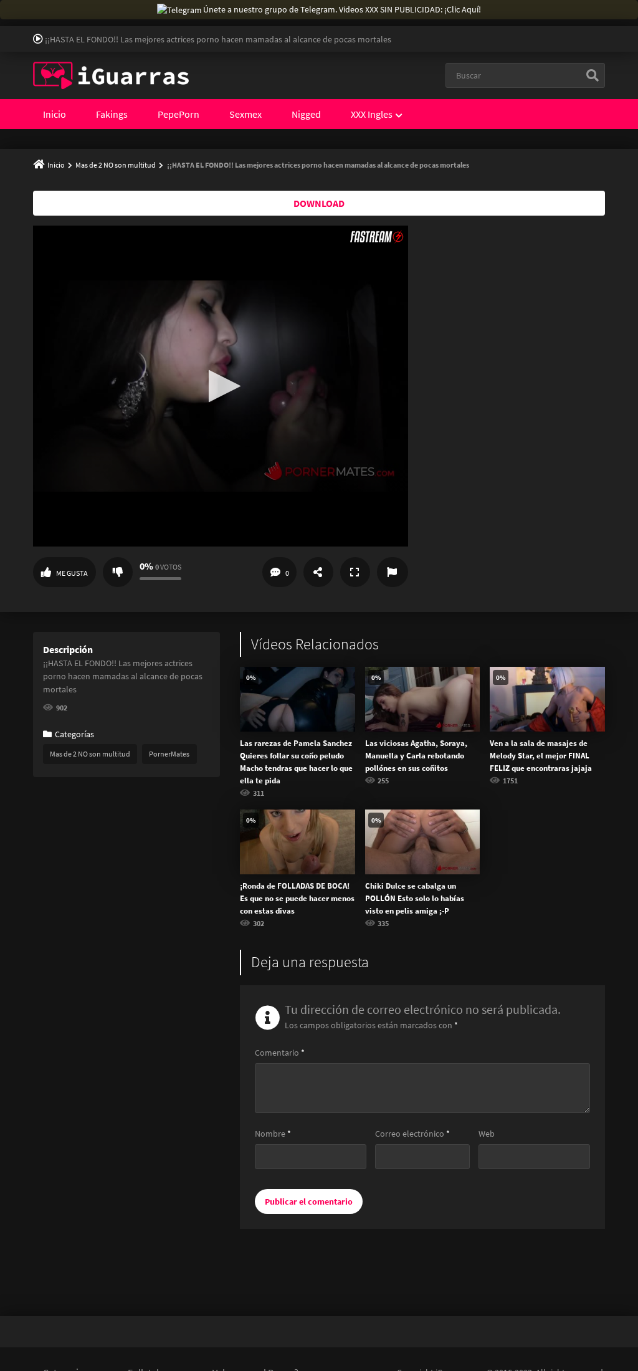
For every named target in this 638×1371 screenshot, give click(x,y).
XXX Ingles (372, 114)
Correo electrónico (412, 1133)
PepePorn (178, 114)
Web (486, 1133)
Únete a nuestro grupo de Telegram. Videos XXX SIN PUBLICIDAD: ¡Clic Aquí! (342, 9)
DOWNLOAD (319, 203)
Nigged (306, 114)
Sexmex (245, 114)
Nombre (273, 1133)
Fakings (112, 114)
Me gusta (72, 573)
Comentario (280, 1052)
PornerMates (169, 753)
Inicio (54, 114)
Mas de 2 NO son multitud (115, 165)
